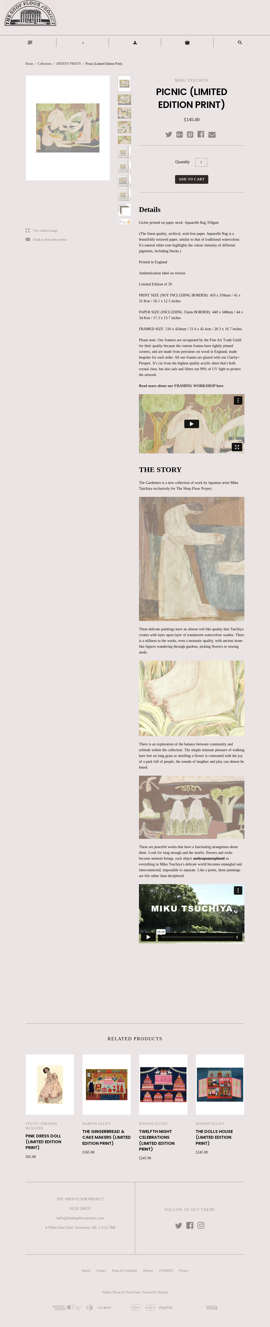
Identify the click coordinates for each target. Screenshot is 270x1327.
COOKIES (166, 1270)
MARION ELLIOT (96, 1124)
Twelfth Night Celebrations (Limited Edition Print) (157, 1140)
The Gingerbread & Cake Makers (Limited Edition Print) (106, 1137)
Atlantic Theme (111, 1292)
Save (192, 133)
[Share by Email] (211, 135)
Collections (45, 64)
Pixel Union (133, 1292)
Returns (148, 1270)
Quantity (182, 162)
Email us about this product (46, 239)
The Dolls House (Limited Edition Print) (214, 1137)
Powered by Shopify (155, 1292)
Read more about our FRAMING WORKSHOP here (181, 386)
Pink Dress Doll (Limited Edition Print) (43, 1142)
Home (29, 64)
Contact (101, 1270)
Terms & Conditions (124, 1270)
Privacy (184, 1270)
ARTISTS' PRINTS (68, 64)
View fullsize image (41, 231)
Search (86, 1270)
